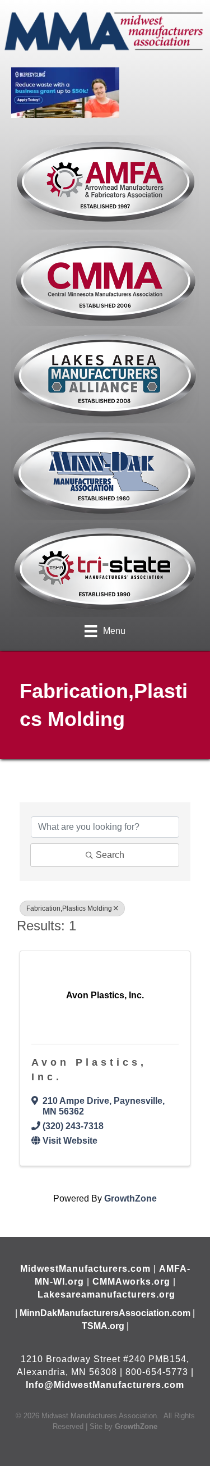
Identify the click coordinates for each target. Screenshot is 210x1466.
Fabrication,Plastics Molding (69, 908)
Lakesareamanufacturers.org (106, 1294)
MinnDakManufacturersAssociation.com (105, 1313)
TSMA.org (103, 1326)
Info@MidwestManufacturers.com (105, 1385)
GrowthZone (130, 1198)
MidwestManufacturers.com (85, 1268)
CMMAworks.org (131, 1281)
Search (110, 855)
